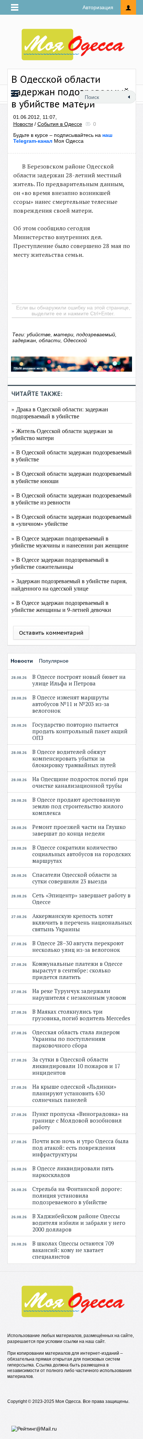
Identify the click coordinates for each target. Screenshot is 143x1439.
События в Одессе (59, 124)
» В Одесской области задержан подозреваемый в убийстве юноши (71, 476)
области (49, 340)
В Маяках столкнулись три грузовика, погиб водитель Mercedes (81, 1014)
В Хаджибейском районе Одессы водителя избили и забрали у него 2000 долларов (78, 1223)
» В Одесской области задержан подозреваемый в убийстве (71, 455)
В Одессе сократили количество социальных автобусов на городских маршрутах (81, 854)
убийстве (39, 334)
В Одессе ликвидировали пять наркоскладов (73, 1171)
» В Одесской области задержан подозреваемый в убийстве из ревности (71, 498)
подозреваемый (95, 334)
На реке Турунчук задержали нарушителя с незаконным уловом (79, 994)
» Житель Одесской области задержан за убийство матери (62, 434)
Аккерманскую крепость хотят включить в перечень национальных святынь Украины (82, 922)
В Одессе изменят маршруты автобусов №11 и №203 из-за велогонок (70, 704)
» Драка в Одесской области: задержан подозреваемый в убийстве (59, 412)
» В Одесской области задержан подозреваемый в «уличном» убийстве (71, 520)
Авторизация (97, 7)
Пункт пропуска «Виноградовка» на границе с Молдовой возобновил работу (80, 1120)
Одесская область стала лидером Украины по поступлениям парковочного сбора (76, 1039)
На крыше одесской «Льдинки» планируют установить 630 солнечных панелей (74, 1093)
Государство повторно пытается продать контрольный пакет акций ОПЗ (80, 731)
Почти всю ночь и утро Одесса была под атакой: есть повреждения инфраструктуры (80, 1148)
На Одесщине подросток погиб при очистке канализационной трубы (80, 782)
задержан (24, 340)
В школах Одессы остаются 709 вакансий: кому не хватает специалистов (73, 1250)
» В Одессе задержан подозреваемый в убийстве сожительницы (60, 563)
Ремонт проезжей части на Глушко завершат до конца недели (79, 830)
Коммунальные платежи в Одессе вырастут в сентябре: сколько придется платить (77, 970)
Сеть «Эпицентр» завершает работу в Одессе (81, 898)
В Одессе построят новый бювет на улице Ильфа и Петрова (79, 680)
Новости (23, 124)
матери (63, 334)
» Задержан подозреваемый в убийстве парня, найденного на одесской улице (69, 584)
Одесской (75, 340)
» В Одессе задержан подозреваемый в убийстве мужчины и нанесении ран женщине (69, 541)
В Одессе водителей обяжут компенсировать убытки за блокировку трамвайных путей (74, 758)
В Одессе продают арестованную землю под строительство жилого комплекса (77, 806)
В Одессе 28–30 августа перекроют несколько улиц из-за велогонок (78, 946)
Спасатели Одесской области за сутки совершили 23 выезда (74, 878)
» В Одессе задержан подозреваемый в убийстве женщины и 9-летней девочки (61, 606)
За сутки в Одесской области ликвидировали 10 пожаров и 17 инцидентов (76, 1066)
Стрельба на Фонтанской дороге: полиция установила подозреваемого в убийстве (77, 1195)
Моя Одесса (63, 138)
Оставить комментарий (51, 632)
